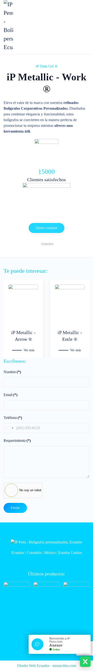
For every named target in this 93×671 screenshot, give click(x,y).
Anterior (47, 244)
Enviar (15, 508)
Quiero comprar (46, 228)
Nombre (12, 372)
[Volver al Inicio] (8, 26)
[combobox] (9, 428)
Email (10, 395)
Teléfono (13, 418)
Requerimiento (17, 441)
